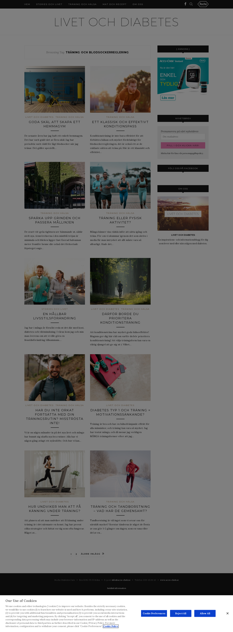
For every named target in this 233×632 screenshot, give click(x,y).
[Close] (227, 613)
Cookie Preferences (154, 613)
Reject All (180, 613)
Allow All (205, 613)
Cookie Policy (110, 626)
